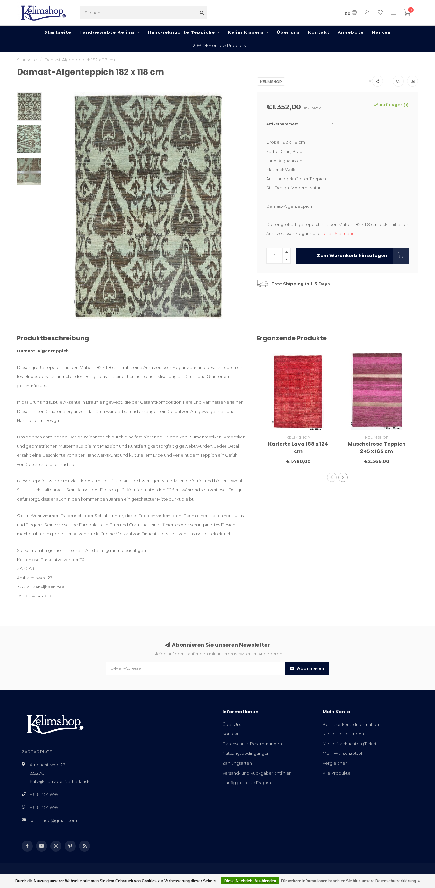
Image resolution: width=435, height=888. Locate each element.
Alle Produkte (337, 773)
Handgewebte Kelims (107, 32)
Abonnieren (310, 668)
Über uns (288, 32)
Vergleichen (335, 763)
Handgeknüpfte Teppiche (181, 32)
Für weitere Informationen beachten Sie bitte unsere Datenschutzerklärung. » (350, 881)
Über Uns (231, 724)
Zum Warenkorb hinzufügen (352, 255)
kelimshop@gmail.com (53, 820)
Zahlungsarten (237, 763)
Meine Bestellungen (343, 733)
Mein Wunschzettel (342, 753)
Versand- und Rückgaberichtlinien (257, 773)
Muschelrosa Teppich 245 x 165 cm (377, 447)
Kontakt (319, 32)
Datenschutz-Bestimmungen (252, 743)
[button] (332, 477)
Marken (381, 32)
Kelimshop (271, 81)
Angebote (351, 32)
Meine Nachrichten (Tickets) (351, 743)
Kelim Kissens (246, 32)
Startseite (57, 32)
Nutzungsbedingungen (246, 753)
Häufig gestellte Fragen (246, 782)
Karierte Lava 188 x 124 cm (298, 447)
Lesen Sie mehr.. (338, 233)
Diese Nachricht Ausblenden (250, 881)
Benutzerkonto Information (351, 724)
